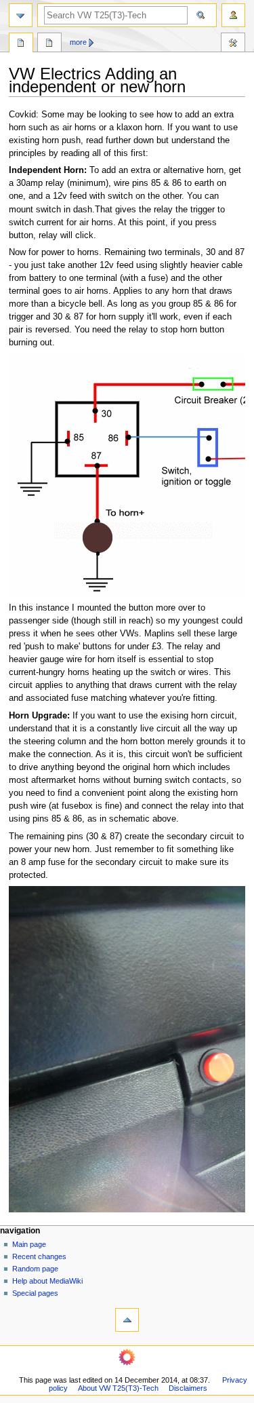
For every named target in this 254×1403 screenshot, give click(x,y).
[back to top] (127, 1320)
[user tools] (233, 15)
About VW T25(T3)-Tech (118, 1388)
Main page (29, 1244)
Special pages (35, 1293)
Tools (233, 44)
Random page (35, 1269)
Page (21, 44)
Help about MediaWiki (47, 1281)
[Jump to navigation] (21, 15)
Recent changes (39, 1256)
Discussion (49, 44)
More (78, 42)
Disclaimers (188, 1388)
